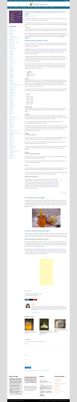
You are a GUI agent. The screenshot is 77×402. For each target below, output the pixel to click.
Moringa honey (11, 119)
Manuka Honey (17, 0)
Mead (40, 0)
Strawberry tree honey (12, 146)
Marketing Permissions (44, 381)
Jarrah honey (11, 98)
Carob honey (11, 57)
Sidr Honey (10, 141)
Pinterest (32, 310)
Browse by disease (37, 7)
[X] (66, 0)
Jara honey (10, 96)
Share (27, 299)
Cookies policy (47, 400)
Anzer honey (11, 34)
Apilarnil (38, 0)
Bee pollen (21, 0)
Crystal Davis (49, 201)
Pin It (36, 299)
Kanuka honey (11, 99)
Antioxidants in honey (58, 380)
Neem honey (11, 121)
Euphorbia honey (11, 77)
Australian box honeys (12, 36)
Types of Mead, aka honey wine (30, 331)
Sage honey (11, 138)
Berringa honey (11, 45)
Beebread (28, 0)
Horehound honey (12, 93)
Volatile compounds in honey (59, 390)
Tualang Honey (11, 152)
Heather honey (11, 89)
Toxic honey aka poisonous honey (14, 150)
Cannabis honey (11, 56)
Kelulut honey (11, 101)
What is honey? (57, 392)
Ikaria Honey (11, 95)
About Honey (16, 7)
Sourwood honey (11, 144)
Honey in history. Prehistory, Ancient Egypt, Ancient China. (46, 332)
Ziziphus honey (11, 158)
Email (26, 359)
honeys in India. (48, 90)
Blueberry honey (11, 51)
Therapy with (23, 7)
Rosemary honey (11, 135)
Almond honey (11, 33)
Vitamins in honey (57, 389)
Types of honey (12, 0)
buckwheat (50, 185)
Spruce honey (11, 143)
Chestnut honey (11, 60)
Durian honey (11, 72)
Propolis (24, 0)
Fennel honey (11, 80)
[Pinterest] (67, 0)
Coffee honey (11, 66)
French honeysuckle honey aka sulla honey (15, 84)
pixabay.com (48, 228)
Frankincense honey (12, 83)
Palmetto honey (11, 125)
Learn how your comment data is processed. (43, 370)
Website (26, 363)
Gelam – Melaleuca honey (13, 87)
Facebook (63, 309)
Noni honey (11, 122)
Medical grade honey (45, 0)
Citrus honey (11, 63)
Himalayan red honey (12, 90)
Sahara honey (11, 140)
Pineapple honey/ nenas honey (13, 130)
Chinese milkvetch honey (13, 62)
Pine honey (10, 128)
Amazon (64, 194)
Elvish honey (11, 74)
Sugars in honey (57, 387)
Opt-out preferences (53, 400)
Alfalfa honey (11, 31)
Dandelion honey (11, 71)
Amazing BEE (30, 7)
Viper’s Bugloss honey (12, 155)
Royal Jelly (34, 0)
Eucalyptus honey (11, 75)
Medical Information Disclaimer (62, 400)
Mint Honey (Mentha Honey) (13, 118)
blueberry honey (56, 185)
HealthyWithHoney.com (47, 306)
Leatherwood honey (12, 104)
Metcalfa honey (11, 116)
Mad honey (52, 7)
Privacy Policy (41, 400)
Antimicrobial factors (58, 378)
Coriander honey (11, 68)
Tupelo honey (11, 153)
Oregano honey (11, 124)
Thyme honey (11, 149)
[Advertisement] (46, 272)
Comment (26, 343)
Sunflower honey (11, 147)
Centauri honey (11, 59)
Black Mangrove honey (12, 48)
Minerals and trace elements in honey (60, 383)
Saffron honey (11, 137)
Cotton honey (11, 69)
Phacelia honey (11, 127)
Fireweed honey (11, 81)
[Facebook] (65, 0)
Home (11, 7)
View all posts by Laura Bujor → (36, 312)
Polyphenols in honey (58, 384)
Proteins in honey (57, 386)
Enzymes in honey (57, 381)
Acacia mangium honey (12, 30)
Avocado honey (11, 39)
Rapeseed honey (11, 131)
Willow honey (11, 156)
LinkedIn (61, 309)
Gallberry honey (11, 86)
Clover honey (11, 65)
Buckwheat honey (11, 54)
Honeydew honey (11, 92)
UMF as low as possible (47, 182)
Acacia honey (11, 28)
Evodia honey (11, 78)
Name (26, 355)
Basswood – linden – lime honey (14, 42)
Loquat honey (11, 107)
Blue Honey (11, 50)
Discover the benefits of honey (19, 400)
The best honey (45, 7)
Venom (31, 0)
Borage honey (11, 53)
